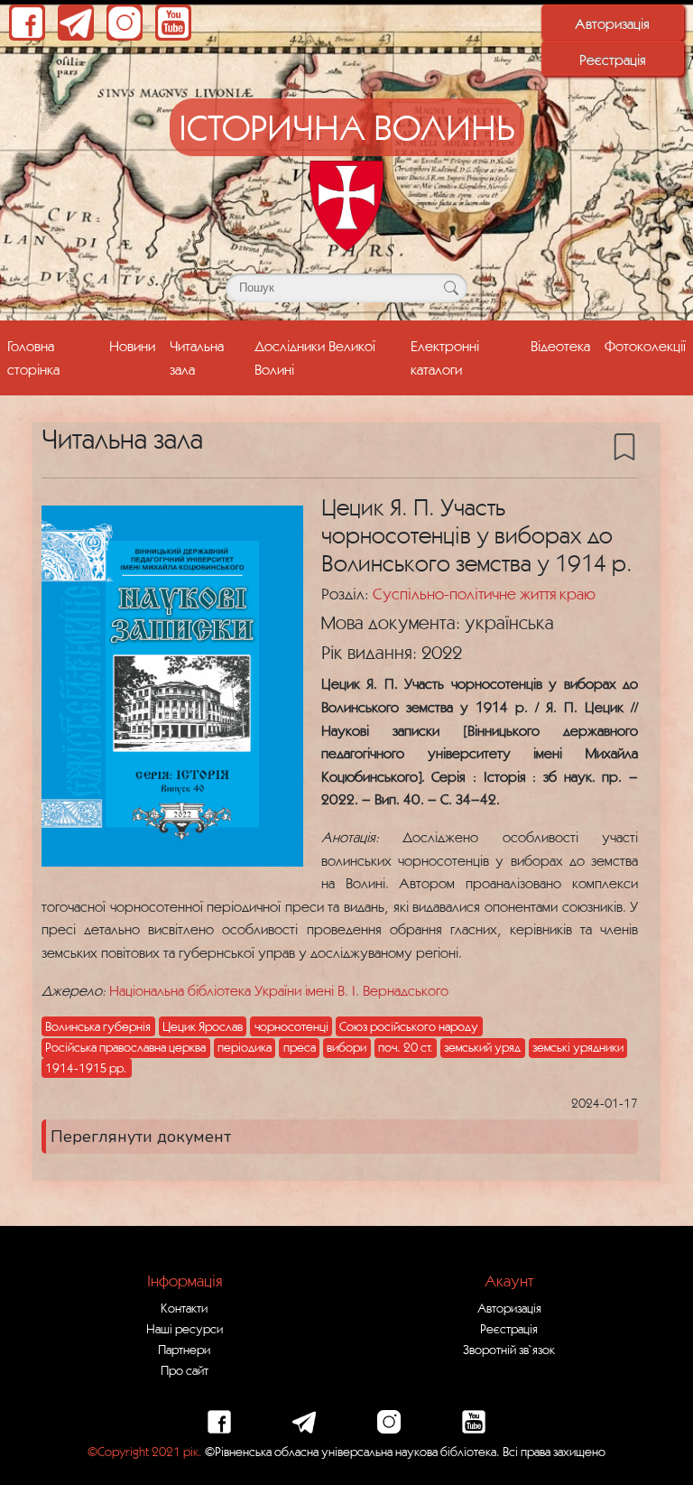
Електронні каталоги (445, 357)
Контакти (184, 1308)
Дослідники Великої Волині (314, 357)
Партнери (184, 1349)
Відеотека (560, 346)
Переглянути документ (141, 1136)
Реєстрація (612, 59)
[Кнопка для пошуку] (450, 288)
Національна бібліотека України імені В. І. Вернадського (278, 990)
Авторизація (612, 23)
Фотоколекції (645, 346)
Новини (132, 346)
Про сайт (184, 1370)
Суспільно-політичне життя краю (484, 593)
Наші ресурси (184, 1329)
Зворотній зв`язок (509, 1349)
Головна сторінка (33, 357)
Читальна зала (197, 357)
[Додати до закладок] (624, 445)
